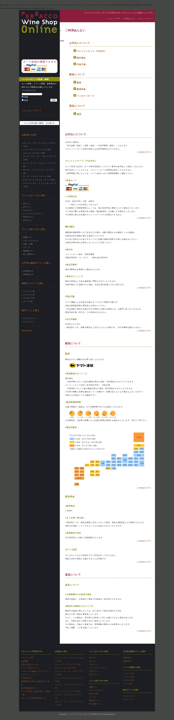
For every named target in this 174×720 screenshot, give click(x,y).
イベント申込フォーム (30, 668)
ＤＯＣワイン (29, 322)
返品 (79, 114)
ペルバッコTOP (113, 18)
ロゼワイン (28, 210)
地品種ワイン (29, 251)
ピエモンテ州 (29, 298)
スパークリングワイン (33, 214)
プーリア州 (28, 301)
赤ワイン (27, 204)
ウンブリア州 (29, 291)
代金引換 (81, 64)
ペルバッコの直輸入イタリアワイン (35, 671)
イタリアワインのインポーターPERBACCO (84, 714)
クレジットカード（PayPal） (92, 51)
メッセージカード (86, 96)
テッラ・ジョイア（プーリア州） (37, 176)
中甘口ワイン (29, 217)
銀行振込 (81, 58)
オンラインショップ (29, 675)
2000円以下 (28, 271)
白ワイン (27, 207)
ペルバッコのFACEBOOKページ (34, 698)
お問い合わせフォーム (30, 664)
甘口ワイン (28, 220)
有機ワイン (28, 237)
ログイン (141, 18)
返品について (77, 105)
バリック (27, 247)
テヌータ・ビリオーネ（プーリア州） (39, 180)
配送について (77, 74)
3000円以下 (28, 274)
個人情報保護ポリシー (30, 688)
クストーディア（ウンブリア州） (37, 150)
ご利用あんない (129, 18)
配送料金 (81, 89)
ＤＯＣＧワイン (30, 318)
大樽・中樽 (28, 244)
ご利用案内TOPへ (144, 152)
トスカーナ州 (29, 295)
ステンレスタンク (31, 241)
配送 (79, 82)
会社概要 (24, 661)
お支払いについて (79, 43)
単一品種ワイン (30, 254)
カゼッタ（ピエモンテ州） (34, 153)
